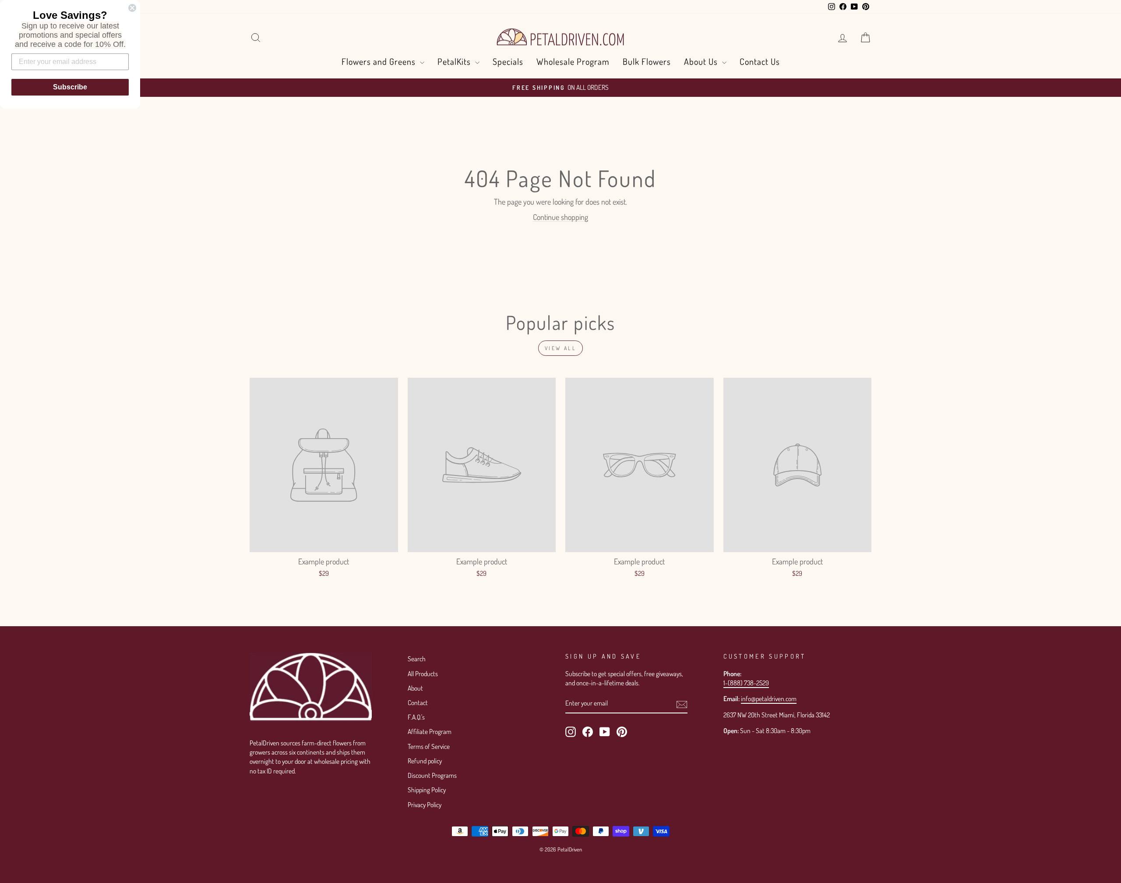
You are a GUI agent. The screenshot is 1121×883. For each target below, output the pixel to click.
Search (417, 658)
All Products (423, 673)
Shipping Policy (427, 789)
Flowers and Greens (380, 61)
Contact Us (760, 61)
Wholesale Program (573, 61)
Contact (418, 702)
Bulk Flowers (647, 61)
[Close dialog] (132, 8)
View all (561, 348)
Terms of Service (429, 746)
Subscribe (70, 87)
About (415, 688)
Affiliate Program (429, 731)
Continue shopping (560, 217)
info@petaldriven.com (769, 698)
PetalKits (455, 61)
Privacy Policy (424, 804)
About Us (702, 61)
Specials (508, 61)
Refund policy (425, 760)
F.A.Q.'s (416, 717)
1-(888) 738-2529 (746, 682)
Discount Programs (432, 775)
